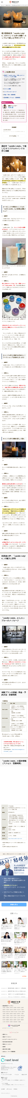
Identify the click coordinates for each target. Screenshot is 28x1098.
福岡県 (15, 1019)
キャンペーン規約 (6, 1080)
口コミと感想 (7, 88)
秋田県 (18, 1007)
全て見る (24, 976)
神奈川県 (8, 1011)
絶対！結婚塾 (4, 1078)
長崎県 (22, 1019)
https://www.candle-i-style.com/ (15, 838)
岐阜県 (18, 1013)
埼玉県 (18, 1009)
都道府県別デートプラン (8, 1005)
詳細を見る (14, 904)
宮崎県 (11, 1021)
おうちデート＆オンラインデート (10, 1039)
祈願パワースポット (7, 1036)
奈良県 (15, 1015)
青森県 (7, 1007)
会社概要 (3, 1089)
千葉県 (22, 1009)
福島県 (4, 1009)
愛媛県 (7, 1019)
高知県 (11, 1019)
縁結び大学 (24, 1074)
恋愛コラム (5, 1034)
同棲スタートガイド (7, 1044)
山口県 (18, 1017)
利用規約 (15, 1089)
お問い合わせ (9, 1089)
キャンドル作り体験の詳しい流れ (12, 85)
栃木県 (11, 1009)
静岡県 (11, 1013)
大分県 (4, 1021)
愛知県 (15, 1013)
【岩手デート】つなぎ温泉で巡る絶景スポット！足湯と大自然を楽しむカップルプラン (17, 994)
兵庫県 (18, 1015)
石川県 (19, 1011)
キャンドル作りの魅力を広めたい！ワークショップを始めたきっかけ (14, 83)
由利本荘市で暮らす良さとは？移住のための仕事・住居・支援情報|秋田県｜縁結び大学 (17, 991)
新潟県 (12, 1011)
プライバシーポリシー (18, 1084)
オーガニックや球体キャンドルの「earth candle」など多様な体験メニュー (14, 79)
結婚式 (4, 1046)
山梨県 (4, 1013)
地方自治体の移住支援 (7, 1041)
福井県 (23, 1011)
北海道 (4, 1007)
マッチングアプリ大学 (6, 1074)
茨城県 (7, 1009)
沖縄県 (19, 1021)
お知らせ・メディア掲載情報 (9, 1051)
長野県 (7, 1013)
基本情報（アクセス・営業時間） (12, 97)
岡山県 (11, 1017)
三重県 (22, 1013)
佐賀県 (18, 1019)
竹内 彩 (10, 107)
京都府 (7, 1015)
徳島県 (22, 1017)
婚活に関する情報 (6, 1049)
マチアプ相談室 (5, 1083)
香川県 (4, 1019)
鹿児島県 (15, 1021)
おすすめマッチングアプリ (7, 1028)
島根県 (7, 1017)
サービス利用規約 (15, 1080)
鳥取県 (4, 1017)
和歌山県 (22, 1015)
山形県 (22, 1007)
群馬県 (15, 1009)
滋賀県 (4, 1015)
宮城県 (15, 1007)
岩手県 (11, 1007)
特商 (12, 1084)
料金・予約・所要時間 (9, 94)
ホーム (2, 5)
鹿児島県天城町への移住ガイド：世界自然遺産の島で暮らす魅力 (17, 988)
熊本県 (7, 1021)
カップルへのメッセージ (10, 91)
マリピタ (17, 1074)
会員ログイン (22, 1080)
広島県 (15, 1017)
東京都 (4, 1011)
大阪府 (11, 1015)
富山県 (15, 1011)
